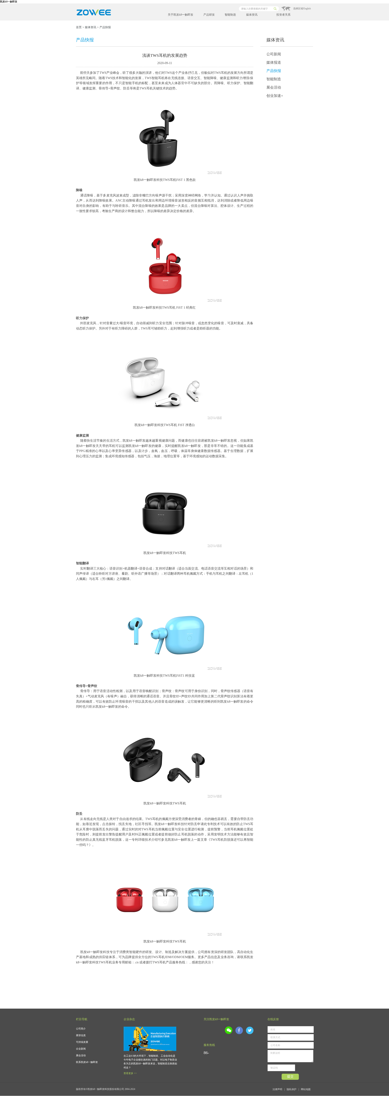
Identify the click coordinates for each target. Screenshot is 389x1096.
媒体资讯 (252, 14)
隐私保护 (291, 1089)
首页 (79, 27)
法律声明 (277, 1089)
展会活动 (273, 87)
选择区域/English (302, 8)
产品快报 (273, 71)
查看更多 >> (130, 1073)
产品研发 (209, 14)
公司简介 (81, 1028)
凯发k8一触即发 (8, 1)
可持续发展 (82, 1042)
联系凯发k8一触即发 (87, 1062)
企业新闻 (81, 1048)
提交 (290, 1076)
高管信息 (81, 1035)
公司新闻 (273, 54)
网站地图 (306, 1089)
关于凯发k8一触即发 (180, 14)
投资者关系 (283, 14)
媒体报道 (273, 62)
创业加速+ (274, 96)
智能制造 (230, 14)
